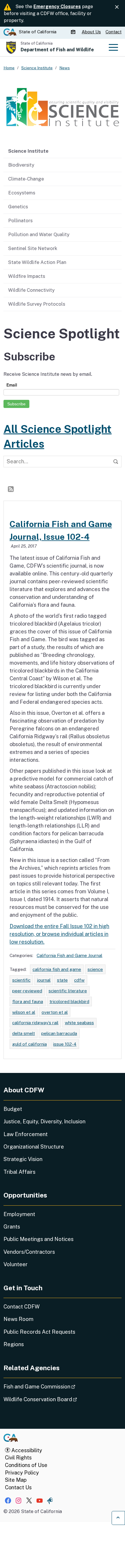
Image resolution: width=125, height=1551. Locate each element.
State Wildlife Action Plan (37, 262)
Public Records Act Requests (39, 1332)
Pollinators (20, 220)
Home (9, 67)
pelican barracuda (59, 1033)
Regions (13, 1344)
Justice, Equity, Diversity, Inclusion (44, 1121)
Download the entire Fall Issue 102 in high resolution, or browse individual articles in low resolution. (59, 934)
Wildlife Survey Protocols (36, 304)
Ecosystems (21, 193)
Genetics (18, 206)
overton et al (55, 1012)
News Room (18, 1319)
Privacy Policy (22, 1473)
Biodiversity (21, 165)
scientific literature (68, 990)
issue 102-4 (64, 1044)
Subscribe (16, 404)
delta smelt (23, 1033)
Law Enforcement (25, 1134)
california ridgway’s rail (35, 1022)
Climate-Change (26, 179)
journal (44, 980)
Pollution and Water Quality (38, 234)
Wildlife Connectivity (31, 290)
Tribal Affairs (19, 1172)
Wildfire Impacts (26, 276)
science (95, 969)
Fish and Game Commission (55, 1386)
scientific (21, 980)
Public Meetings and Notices (38, 1239)
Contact (114, 31)
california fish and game (57, 969)
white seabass (79, 1022)
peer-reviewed (27, 990)
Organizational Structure (33, 1147)
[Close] (116, 7)
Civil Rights (18, 1458)
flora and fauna (27, 1001)
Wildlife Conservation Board (56, 1399)
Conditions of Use (26, 1465)
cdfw (79, 980)
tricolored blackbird (69, 1001)
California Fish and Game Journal (69, 955)
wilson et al (23, 1012)
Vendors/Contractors (29, 1252)
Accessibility (26, 1450)
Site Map (15, 1480)
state (62, 980)
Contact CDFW (21, 1307)
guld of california (29, 1044)
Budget (12, 1109)
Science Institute (28, 151)
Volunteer (15, 1264)
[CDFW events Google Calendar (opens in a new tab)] (74, 32)
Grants (11, 1227)
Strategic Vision (22, 1159)
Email (11, 385)
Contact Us (18, 1487)
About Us (91, 31)
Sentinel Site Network (32, 248)
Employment (19, 1214)
